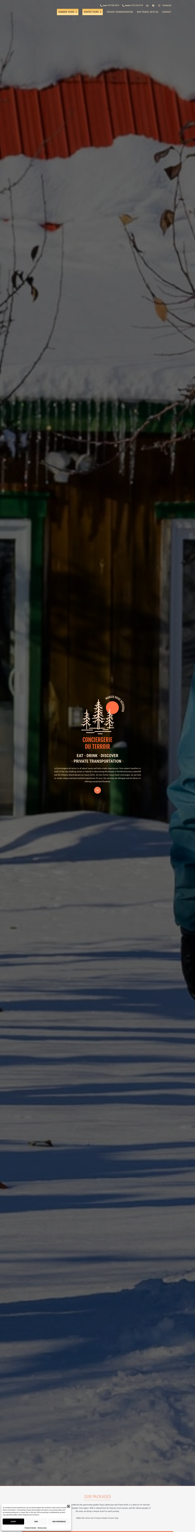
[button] (68, 1506)
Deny (36, 1522)
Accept (13, 1522)
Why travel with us (147, 12)
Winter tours (91, 12)
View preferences (59, 1522)
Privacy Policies (30, 1527)
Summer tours (66, 12)
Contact (166, 12)
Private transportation (120, 12)
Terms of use (42, 1527)
